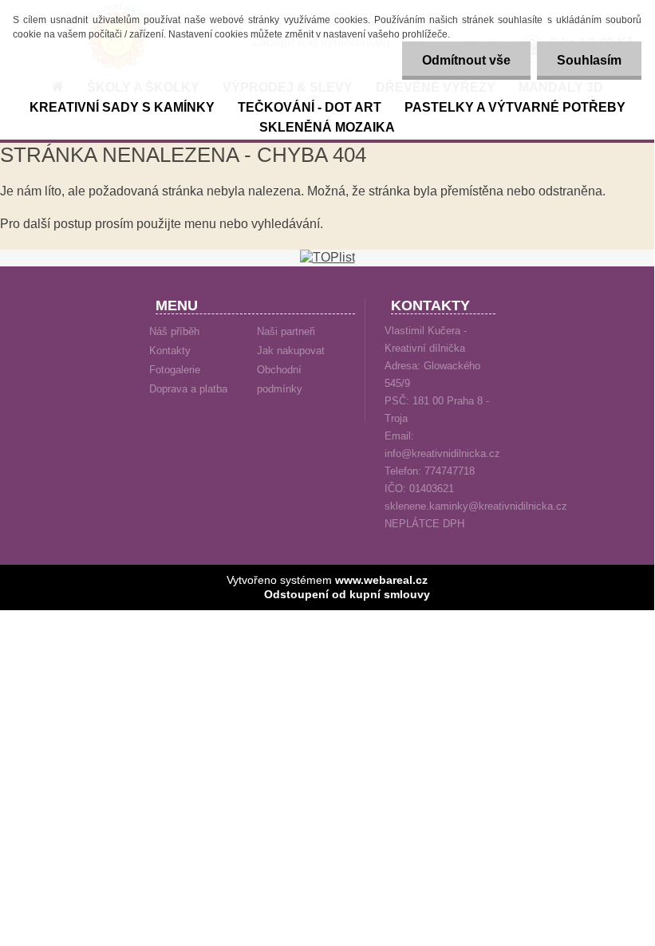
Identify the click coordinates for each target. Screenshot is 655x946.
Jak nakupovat (291, 351)
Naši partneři (286, 331)
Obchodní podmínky (279, 379)
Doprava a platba (188, 389)
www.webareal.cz (381, 580)
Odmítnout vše (466, 60)
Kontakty (170, 351)
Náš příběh (174, 331)
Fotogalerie (174, 370)
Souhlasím (589, 60)
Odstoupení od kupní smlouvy (347, 594)
